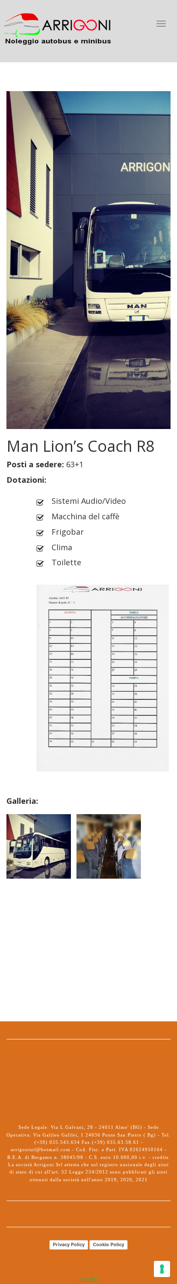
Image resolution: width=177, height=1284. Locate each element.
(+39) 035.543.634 (58, 1142)
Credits (88, 1279)
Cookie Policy (108, 1244)
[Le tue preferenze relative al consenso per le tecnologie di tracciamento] (162, 1269)
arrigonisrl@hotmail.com (40, 1149)
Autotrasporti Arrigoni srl (58, 23)
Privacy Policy (69, 1244)
